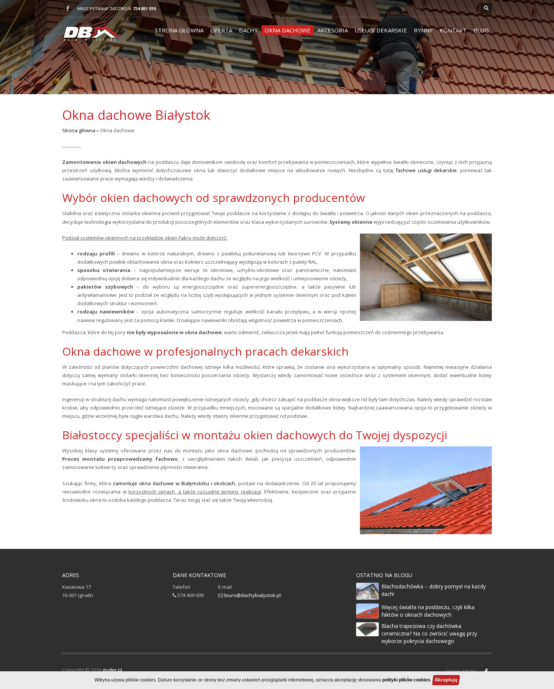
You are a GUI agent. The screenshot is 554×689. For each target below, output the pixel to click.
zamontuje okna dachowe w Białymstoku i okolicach (174, 483)
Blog (481, 30)
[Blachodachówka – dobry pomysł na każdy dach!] (367, 591)
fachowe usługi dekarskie (426, 170)
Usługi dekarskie (381, 30)
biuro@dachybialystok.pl (252, 595)
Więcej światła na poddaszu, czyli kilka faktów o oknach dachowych (427, 610)
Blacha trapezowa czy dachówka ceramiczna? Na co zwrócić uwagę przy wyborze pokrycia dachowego (429, 633)
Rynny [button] (423, 30)
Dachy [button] (248, 30)
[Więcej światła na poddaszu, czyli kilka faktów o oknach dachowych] (367, 611)
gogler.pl (112, 669)
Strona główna (179, 30)
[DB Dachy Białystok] (92, 37)
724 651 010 (144, 8)
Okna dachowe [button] (288, 30)
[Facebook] (67, 8)
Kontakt (453, 30)
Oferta (221, 30)
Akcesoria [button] (332, 30)
